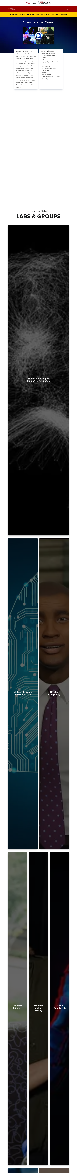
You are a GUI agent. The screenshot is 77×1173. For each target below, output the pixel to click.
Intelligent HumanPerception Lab (22, 693)
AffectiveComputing (54, 693)
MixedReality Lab (60, 1007)
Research (41, 9)
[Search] (68, 9)
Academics (55, 9)
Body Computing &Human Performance (38, 379)
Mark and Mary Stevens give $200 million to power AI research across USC (41, 14)
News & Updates (31, 9)
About (47, 9)
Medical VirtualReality (38, 1008)
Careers (63, 9)
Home (24, 9)
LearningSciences (17, 1007)
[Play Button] (38, 36)
